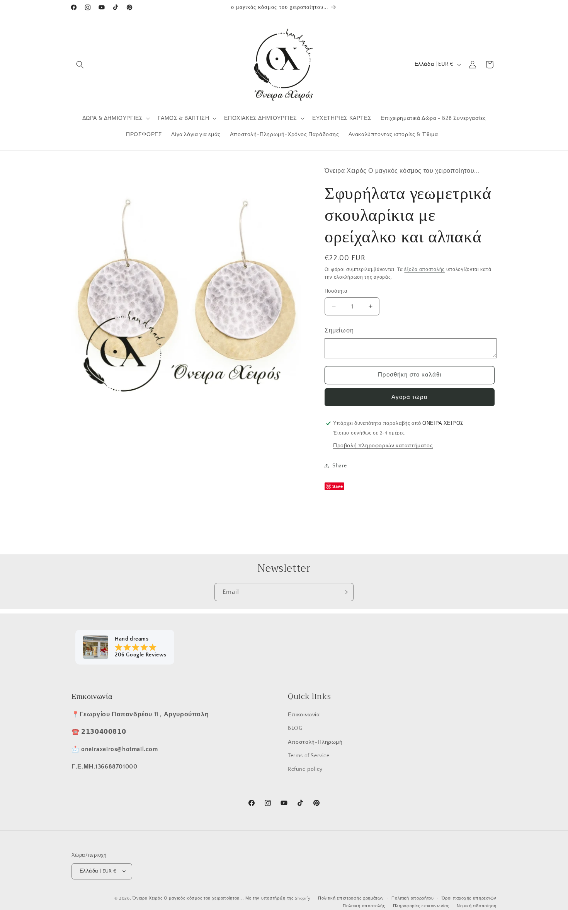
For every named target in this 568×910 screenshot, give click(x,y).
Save (337, 486)
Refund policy (305, 769)
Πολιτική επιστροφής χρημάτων (351, 898)
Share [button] (339, 466)
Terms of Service (309, 755)
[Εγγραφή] (344, 592)
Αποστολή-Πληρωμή (315, 742)
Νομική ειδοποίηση (477, 905)
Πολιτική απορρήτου (412, 898)
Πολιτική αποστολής (364, 905)
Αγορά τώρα (409, 397)
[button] (79, 64)
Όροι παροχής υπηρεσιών (469, 898)
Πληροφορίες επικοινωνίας (421, 905)
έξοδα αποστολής (424, 269)
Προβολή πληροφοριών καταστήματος (383, 445)
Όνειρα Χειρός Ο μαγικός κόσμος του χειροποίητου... (188, 898)
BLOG (295, 728)
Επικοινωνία (304, 715)
